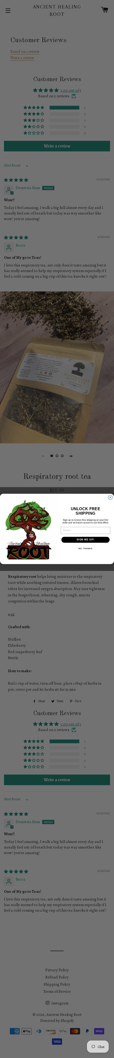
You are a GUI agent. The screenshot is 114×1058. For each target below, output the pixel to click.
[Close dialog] (110, 497)
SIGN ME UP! (85, 540)
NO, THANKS (85, 549)
